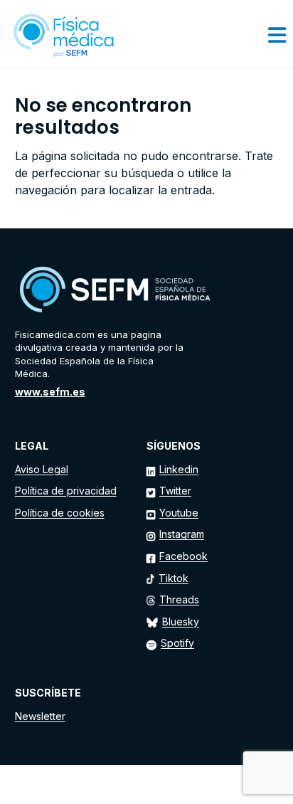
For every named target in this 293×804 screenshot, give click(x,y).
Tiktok (173, 578)
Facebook (183, 556)
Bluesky (180, 621)
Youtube (178, 513)
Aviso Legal (41, 469)
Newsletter (40, 716)
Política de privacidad (66, 491)
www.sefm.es (50, 392)
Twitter (175, 491)
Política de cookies (60, 513)
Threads (179, 599)
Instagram (181, 534)
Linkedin (178, 469)
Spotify (177, 643)
